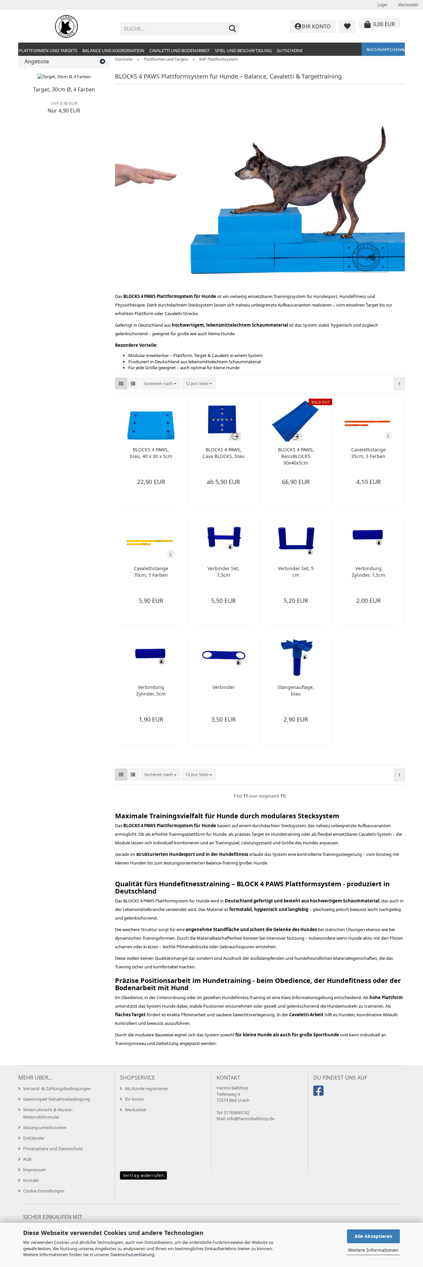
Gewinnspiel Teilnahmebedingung (56, 1099)
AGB (27, 1159)
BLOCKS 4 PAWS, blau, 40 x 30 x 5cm (151, 452)
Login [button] (381, 5)
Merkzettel (407, 5)
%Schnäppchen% (385, 49)
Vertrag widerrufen (143, 1175)
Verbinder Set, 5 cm (296, 571)
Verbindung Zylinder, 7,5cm (368, 571)
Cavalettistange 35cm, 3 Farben (368, 452)
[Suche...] (232, 29)
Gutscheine (290, 50)
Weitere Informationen (373, 1250)
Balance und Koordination (113, 50)
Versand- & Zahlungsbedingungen (57, 1088)
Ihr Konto (134, 1099)
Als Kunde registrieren (146, 1088)
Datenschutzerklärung (132, 1254)
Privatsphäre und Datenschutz (53, 1149)
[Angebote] (102, 61)
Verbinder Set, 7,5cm (223, 571)
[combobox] (160, 383)
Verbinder (223, 687)
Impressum (34, 1170)
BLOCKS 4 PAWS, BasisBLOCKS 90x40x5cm (296, 456)
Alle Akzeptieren (373, 1236)
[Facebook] (319, 1093)
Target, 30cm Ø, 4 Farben (64, 89)
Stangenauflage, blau (296, 690)
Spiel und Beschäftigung (243, 50)
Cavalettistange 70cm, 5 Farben (151, 571)
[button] (121, 383)
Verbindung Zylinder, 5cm (151, 690)
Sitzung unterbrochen (44, 1127)
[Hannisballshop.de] (66, 26)
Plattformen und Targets (48, 50)
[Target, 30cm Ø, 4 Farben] (64, 77)
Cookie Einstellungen (43, 1191)
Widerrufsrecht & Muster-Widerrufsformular (48, 1113)
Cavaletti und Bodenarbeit (179, 50)
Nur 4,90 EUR (64, 107)
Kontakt (31, 1180)
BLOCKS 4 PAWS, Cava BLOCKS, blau (224, 452)
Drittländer (34, 1138)
